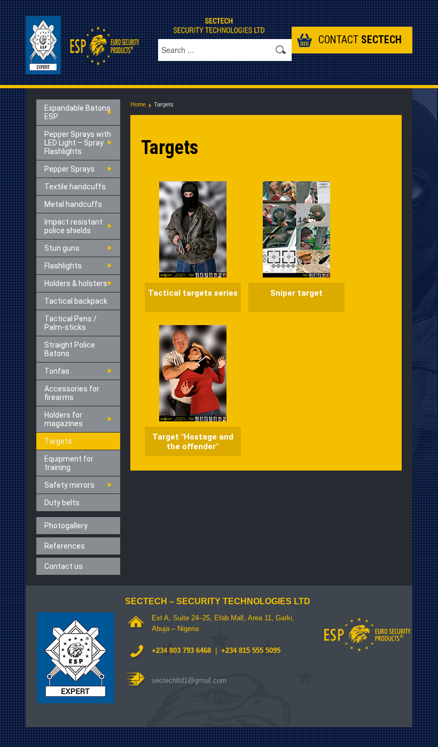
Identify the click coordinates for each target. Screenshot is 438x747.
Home (138, 104)
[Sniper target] (296, 228)
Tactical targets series (193, 293)
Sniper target (296, 293)
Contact (360, 40)
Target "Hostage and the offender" (192, 441)
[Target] (192, 372)
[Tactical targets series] (192, 228)
